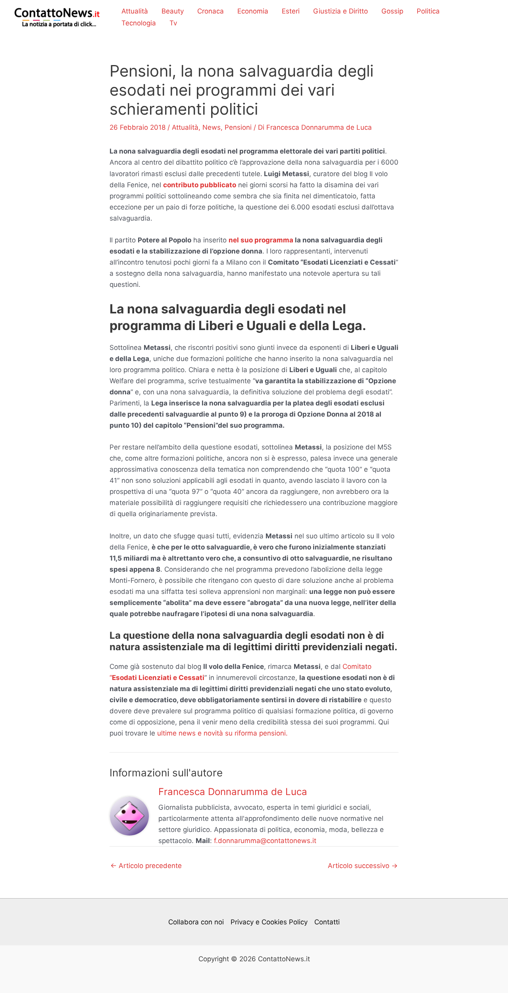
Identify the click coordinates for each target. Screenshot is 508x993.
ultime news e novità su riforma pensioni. (222, 733)
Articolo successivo (363, 865)
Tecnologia (138, 23)
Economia (252, 11)
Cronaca (210, 11)
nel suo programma (261, 240)
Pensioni (238, 127)
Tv (173, 23)
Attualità (134, 11)
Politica (428, 11)
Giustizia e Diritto (340, 11)
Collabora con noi (196, 922)
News (211, 127)
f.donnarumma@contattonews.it (265, 841)
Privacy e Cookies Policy (269, 922)
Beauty (173, 11)
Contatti (327, 922)
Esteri (291, 11)
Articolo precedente (146, 865)
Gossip (392, 11)
